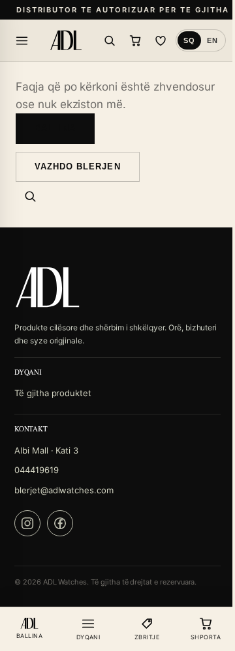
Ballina (55, 128)
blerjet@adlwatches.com (64, 490)
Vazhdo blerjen (78, 166)
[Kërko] (109, 40)
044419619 (36, 470)
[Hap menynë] (21, 40)
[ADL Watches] (65, 40)
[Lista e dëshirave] (160, 40)
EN (212, 40)
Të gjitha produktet (52, 393)
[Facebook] (60, 523)
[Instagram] (27, 523)
